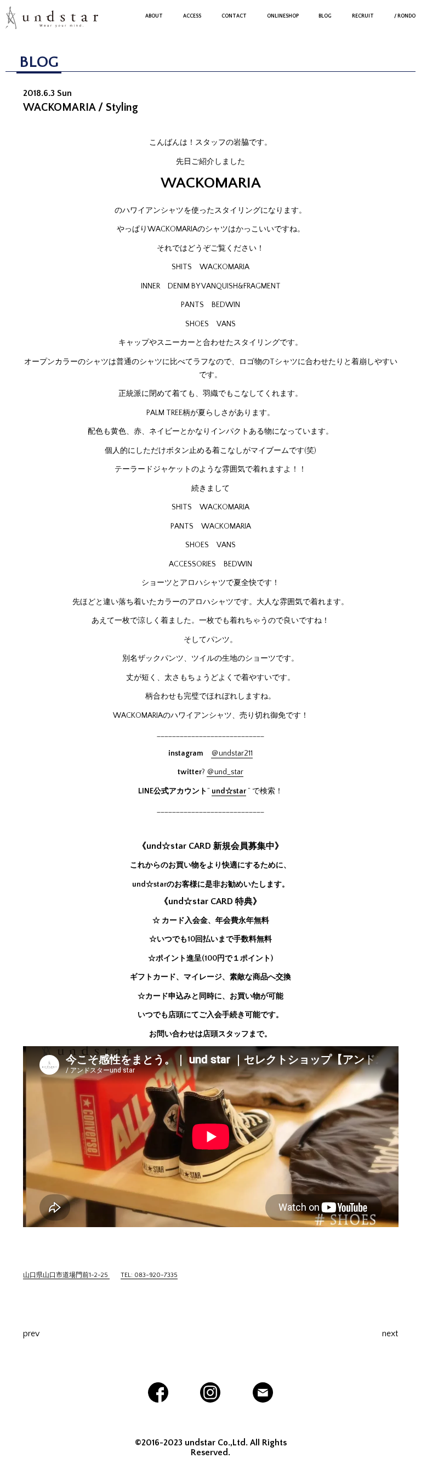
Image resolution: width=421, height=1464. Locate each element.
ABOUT (154, 16)
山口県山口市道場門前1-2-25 (66, 1275)
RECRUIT (363, 16)
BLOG (325, 16)
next (390, 1333)
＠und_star (225, 772)
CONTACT (234, 16)
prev (31, 1333)
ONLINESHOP (283, 16)
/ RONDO (405, 16)
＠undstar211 (232, 753)
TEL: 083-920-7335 (149, 1275)
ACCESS (192, 16)
